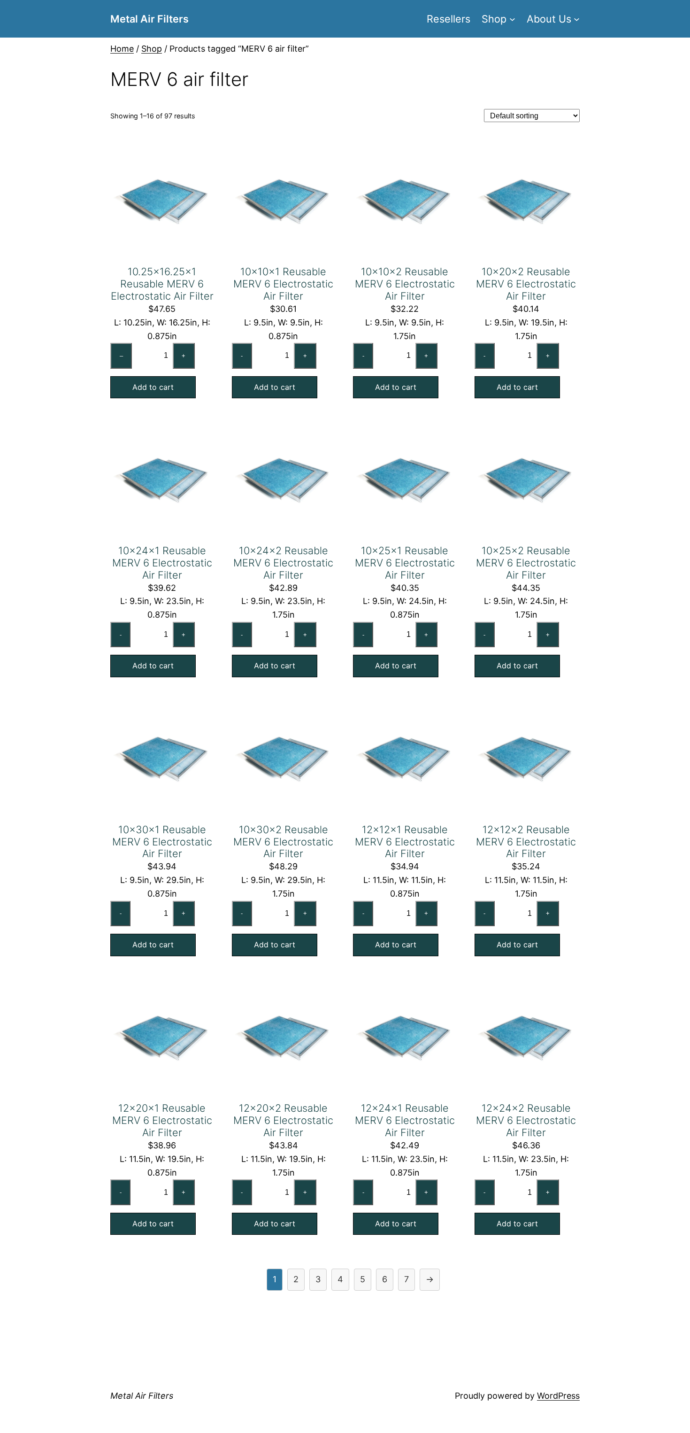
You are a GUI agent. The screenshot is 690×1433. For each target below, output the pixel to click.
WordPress (558, 1396)
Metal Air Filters (149, 19)
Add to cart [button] (153, 387)
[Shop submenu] (512, 18)
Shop (151, 49)
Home (122, 49)
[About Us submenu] (577, 18)
